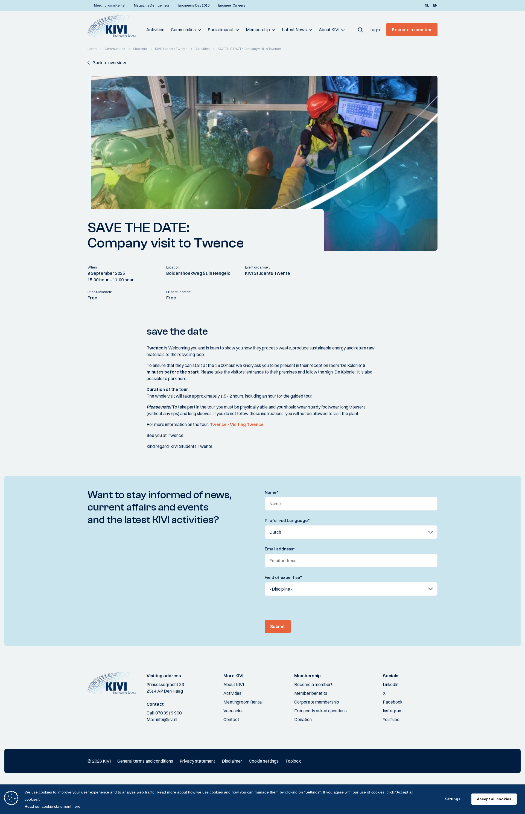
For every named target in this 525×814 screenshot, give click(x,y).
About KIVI (329, 29)
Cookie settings (264, 761)
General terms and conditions (145, 761)
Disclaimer (232, 761)
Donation (303, 719)
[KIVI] (114, 26)
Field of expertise (283, 577)
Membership (258, 29)
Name (272, 492)
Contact (231, 719)
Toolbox (293, 761)
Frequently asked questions (320, 710)
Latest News (294, 29)
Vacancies (233, 710)
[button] (360, 30)
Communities (183, 29)
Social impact (221, 29)
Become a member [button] (412, 29)
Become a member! (313, 684)
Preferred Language (287, 520)
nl (427, 5)
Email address (280, 549)
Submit (277, 626)
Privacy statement (197, 761)
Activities (155, 29)
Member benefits (310, 693)
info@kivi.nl (166, 719)
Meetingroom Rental (242, 702)
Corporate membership (316, 702)
